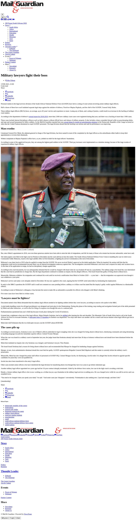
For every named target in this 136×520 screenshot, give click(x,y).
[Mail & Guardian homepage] (68, 7)
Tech (6, 459)
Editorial (8, 476)
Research (8, 508)
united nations (9, 425)
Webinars (8, 494)
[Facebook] (2, 20)
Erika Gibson (10, 80)
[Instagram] (3, 20)
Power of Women (11, 492)
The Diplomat (9, 478)
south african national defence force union (19, 423)
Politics (3, 465)
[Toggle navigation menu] (2, 14)
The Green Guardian (8, 481)
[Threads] (7, 20)
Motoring (8, 457)
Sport (7, 461)
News (4, 443)
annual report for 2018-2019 (38, 116)
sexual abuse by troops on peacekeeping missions (80, 122)
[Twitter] (10, 20)
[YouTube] (13, 20)
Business (4, 467)
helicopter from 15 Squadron (39, 317)
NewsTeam (28, 514)
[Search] (8, 17)
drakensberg (9, 407)
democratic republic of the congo (16, 406)
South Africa (9, 448)
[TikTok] (8, 20)
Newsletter (8, 507)
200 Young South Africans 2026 (11, 439)
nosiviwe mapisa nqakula (13, 415)
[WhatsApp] (12, 20)
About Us (8, 510)
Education (8, 453)
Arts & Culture (6, 483)
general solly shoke (11, 409)
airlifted (65, 315)
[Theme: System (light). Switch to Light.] (4, 17)
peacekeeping (9, 417)
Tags (2, 437)
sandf (7, 419)
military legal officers (12, 413)
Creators (7, 437)
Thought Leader (10, 471)
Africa (7, 450)
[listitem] (5, 435)
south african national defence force (17, 421)
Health (7, 455)
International (9, 451)
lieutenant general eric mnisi (14, 411)
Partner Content (6, 498)
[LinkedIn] (5, 20)
